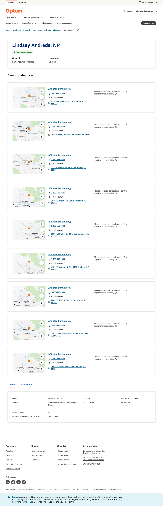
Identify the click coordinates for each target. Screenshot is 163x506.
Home (8, 30)
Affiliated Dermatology (59, 89)
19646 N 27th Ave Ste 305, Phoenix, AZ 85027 (68, 368)
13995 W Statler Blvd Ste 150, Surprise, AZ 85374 (70, 235)
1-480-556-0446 (58, 93)
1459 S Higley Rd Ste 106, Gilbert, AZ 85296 (70, 134)
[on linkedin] (8, 482)
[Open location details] (29, 96)
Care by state (30, 30)
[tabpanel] (81, 407)
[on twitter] (18, 482)
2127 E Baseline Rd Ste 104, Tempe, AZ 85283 (68, 169)
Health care (18, 30)
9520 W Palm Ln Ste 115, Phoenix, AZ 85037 (68, 102)
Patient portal (148, 23)
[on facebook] (13, 482)
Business (22, 3)
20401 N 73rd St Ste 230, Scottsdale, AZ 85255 (69, 301)
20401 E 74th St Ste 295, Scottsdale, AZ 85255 (68, 202)
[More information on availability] (116, 94)
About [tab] (12, 384)
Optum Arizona (44, 30)
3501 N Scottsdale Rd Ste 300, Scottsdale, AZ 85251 (70, 334)
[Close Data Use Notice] (154, 497)
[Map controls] (41, 104)
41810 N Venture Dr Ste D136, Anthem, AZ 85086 (70, 268)
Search (129, 11)
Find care (57, 30)
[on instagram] (24, 482)
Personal (11, 3)
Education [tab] (26, 384)
